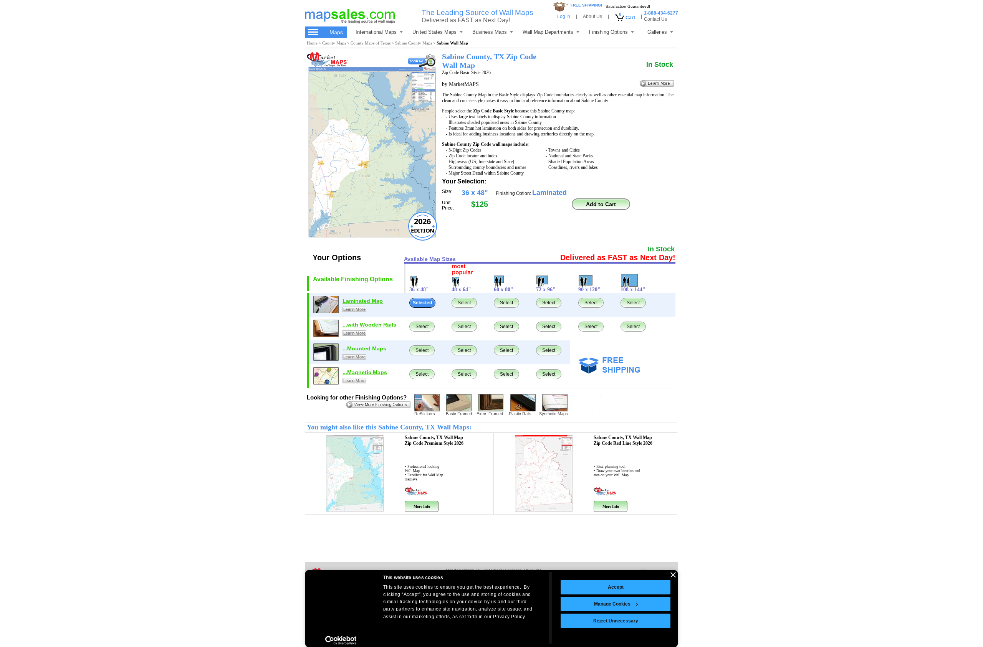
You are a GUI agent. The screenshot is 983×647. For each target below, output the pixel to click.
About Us (592, 16)
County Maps (334, 43)
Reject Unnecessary (615, 621)
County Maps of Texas (371, 43)
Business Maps (489, 32)
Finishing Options (608, 32)
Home (312, 43)
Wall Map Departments (548, 32)
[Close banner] (673, 575)
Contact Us (655, 19)
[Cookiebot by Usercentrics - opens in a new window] (340, 640)
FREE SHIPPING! (586, 5)
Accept (616, 587)
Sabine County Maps (413, 43)
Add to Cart (601, 204)
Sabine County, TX (434, 440)
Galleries (657, 32)
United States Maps (434, 32)
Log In (563, 16)
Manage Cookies (612, 604)
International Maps (376, 32)
